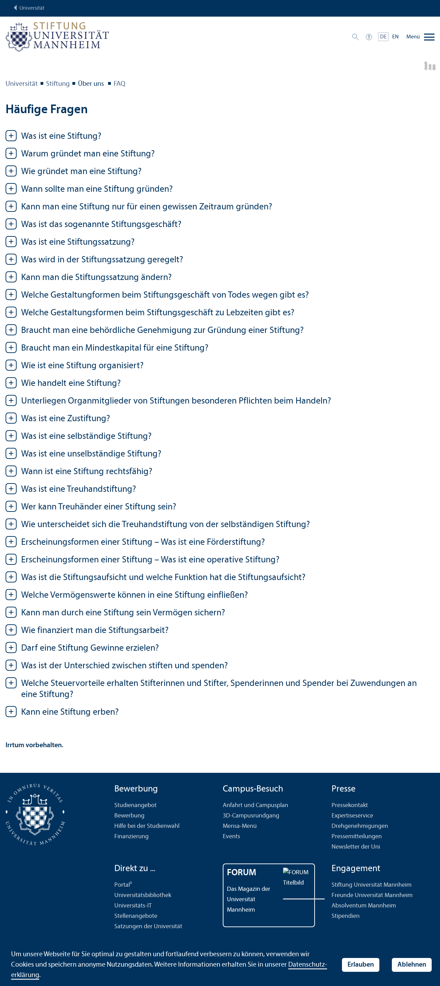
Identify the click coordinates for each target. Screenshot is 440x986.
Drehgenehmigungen (360, 826)
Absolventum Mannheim (364, 906)
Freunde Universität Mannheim (372, 895)
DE (383, 37)
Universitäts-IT (133, 906)
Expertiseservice (352, 816)
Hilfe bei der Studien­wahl (146, 826)
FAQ (119, 84)
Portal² (123, 885)
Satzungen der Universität (148, 926)
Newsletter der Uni (356, 847)
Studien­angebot (135, 805)
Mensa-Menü (240, 826)
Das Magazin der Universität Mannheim (248, 899)
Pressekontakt (350, 805)
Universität (22, 84)
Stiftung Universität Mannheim (372, 885)
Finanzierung (131, 836)
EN (395, 37)
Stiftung (58, 84)
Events (231, 836)
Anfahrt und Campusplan (255, 805)
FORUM (241, 873)
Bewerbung (129, 816)
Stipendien (346, 916)
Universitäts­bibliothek (142, 895)
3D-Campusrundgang (251, 816)
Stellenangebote (135, 916)
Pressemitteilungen (357, 836)
